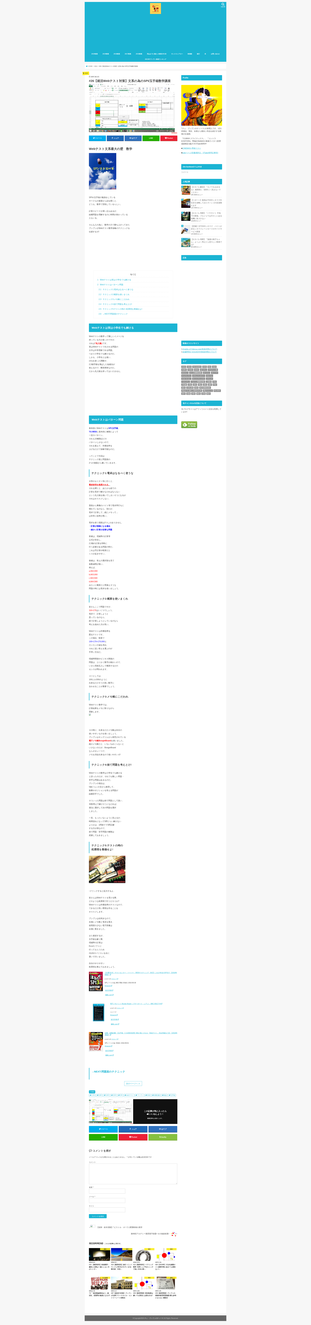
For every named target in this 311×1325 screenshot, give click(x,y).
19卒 (107, 1095)
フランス (209, 379)
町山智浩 (217, 390)
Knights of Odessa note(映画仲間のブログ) (200, 349)
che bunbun (197, 367)
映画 (196, 388)
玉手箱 (173, 1095)
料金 (214, 385)
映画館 (190, 54)
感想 (209, 385)
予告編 (184, 385)
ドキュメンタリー (198, 376)
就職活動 (157, 1095)
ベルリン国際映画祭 (197, 382)
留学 (183, 394)
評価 (203, 394)
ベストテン (185, 382)
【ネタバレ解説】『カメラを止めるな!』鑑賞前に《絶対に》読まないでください (206, 189)
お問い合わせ (215, 54)
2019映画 (106, 54)
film (209, 367)
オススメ (185, 373)
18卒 (100, 1095)
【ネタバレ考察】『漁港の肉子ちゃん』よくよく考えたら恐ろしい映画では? (206, 242)
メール (92, 1197)
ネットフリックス (198, 379)
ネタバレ (209, 376)
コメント (92, 1162)
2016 (189, 367)
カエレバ (114, 979)
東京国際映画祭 (205, 388)
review (190, 370)
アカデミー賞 (212, 370)
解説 (198, 394)
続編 (188, 394)
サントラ (214, 373)
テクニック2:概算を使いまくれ (114, 294)
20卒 (114, 1095)
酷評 (208, 394)
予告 (214, 382)
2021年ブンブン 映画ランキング (155, 59)
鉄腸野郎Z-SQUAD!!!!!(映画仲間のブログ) (199, 352)
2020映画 (94, 54)
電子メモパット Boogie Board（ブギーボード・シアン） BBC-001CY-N (135, 1004)
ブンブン (140, 1095)
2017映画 (128, 54)
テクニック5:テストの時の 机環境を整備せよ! (120, 309)
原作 (194, 385)
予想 (189, 385)
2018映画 (117, 54)
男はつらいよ (207, 390)
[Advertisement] (155, 33)
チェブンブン (186, 376)
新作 (183, 388)
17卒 (93, 1095)
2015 (183, 367)
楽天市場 (108, 990)
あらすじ (203, 370)
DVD (204, 367)
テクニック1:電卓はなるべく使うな (116, 289)
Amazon (107, 986)
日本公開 (190, 388)
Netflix (184, 370)
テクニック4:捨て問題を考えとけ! (115, 304)
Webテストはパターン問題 (110, 285)
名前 (91, 1187)
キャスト (206, 373)
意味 (204, 385)
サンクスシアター (177, 54)
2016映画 (139, 54)
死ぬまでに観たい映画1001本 (156, 54)
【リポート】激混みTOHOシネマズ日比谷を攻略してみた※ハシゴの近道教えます (206, 202)
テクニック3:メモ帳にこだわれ (114, 299)
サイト (91, 1206)
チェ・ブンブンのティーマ (153, 1318)
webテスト (129, 1095)
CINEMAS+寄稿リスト (191, 148)
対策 (148, 1095)
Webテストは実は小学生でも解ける (114, 280)
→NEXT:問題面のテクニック (113, 314)
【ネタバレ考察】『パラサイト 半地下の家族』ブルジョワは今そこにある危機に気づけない (206, 215)
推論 (165, 1095)
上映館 (209, 382)
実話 (200, 385)
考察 (193, 394)
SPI (121, 1095)
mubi (214, 367)
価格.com (108, 995)
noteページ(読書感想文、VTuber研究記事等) (200, 153)
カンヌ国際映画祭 (196, 373)
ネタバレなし (186, 379)
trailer (196, 370)
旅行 (198, 54)
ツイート (185, 172)
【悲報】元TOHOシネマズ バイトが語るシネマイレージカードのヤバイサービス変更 (206, 229)
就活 (92, 1092)
